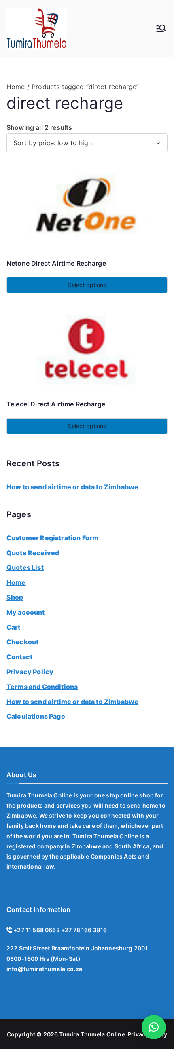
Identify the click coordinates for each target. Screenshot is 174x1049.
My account (25, 612)
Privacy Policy (29, 672)
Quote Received (32, 553)
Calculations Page (35, 716)
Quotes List (25, 567)
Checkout (22, 642)
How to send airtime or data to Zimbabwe (72, 487)
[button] (154, 1027)
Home (15, 86)
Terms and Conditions (42, 687)
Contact (19, 657)
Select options (87, 284)
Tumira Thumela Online (92, 1034)
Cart (13, 627)
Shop (14, 597)
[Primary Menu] (161, 28)
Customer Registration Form (52, 538)
